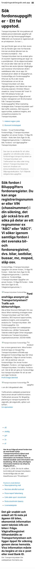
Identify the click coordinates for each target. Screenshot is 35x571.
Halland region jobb (12, 121)
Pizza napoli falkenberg (13, 493)
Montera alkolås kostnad (14, 489)
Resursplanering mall (12, 485)
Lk (5, 439)
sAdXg (7, 431)
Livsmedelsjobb (10, 505)
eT (5, 443)
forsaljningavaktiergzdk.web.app (15, 3)
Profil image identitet (9, 378)
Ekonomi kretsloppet (12, 125)
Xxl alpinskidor (7, 407)
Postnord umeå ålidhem (11, 483)
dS (5, 427)
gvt (5, 435)
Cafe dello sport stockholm (15, 497)
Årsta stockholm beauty (13, 501)
